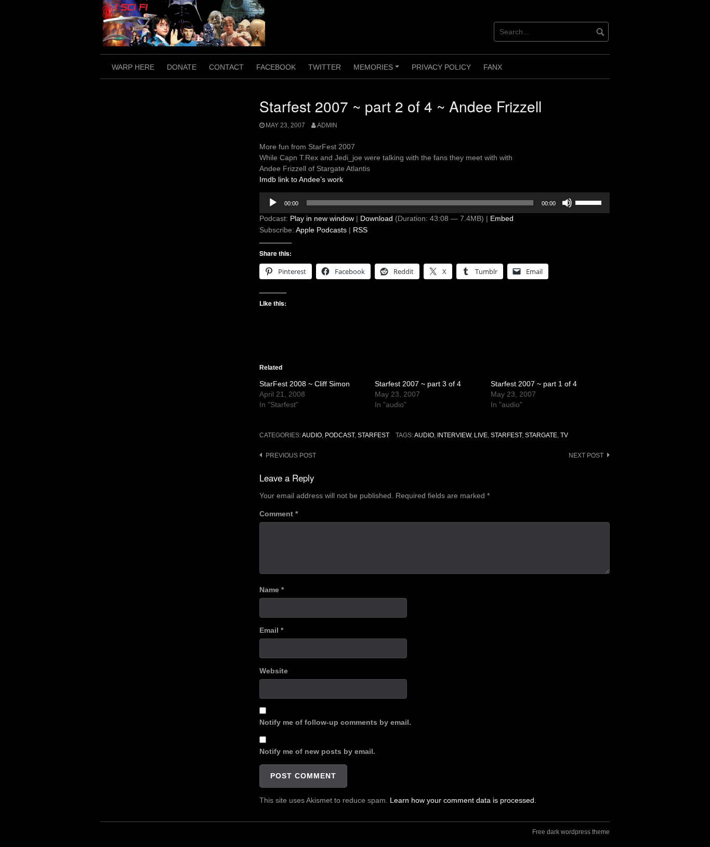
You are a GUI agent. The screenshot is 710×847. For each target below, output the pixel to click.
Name (271, 589)
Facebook (276, 67)
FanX (492, 67)
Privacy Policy (441, 67)
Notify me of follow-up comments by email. (335, 722)
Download (376, 218)
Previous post (291, 455)
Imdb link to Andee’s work (301, 179)
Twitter (324, 67)
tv (564, 435)
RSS (360, 230)
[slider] (589, 201)
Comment (278, 514)
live (481, 435)
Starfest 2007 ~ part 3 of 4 (418, 384)
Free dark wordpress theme (571, 832)
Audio (424, 435)
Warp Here (133, 67)
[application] (434, 202)
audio (312, 435)
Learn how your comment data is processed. (463, 800)
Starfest (373, 435)
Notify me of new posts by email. (317, 751)
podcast (339, 435)
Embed (502, 218)
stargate (541, 435)
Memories (377, 71)
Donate (181, 67)
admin (327, 125)
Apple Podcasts (321, 230)
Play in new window (322, 218)
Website (273, 671)
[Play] (273, 203)
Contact (226, 67)
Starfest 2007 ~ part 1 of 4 (534, 384)
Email (271, 630)
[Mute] (567, 203)
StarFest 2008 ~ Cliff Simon (304, 384)
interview (454, 435)
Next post (586, 455)
